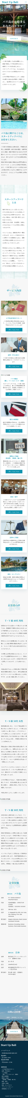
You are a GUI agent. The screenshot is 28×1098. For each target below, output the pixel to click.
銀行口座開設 (5, 1076)
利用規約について (6, 1088)
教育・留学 (4, 1081)
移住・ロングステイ (7, 1085)
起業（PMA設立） (6, 1071)
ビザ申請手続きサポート (8, 1069)
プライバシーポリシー (7, 1087)
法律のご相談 (5, 1083)
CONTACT (14, 38)
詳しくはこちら (14, 329)
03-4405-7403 (6, 1057)
